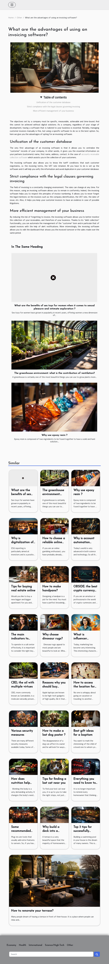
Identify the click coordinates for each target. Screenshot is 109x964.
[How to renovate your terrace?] (54, 880)
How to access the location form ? (85, 686)
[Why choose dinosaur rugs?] (54, 622)
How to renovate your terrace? (32, 910)
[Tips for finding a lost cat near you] (54, 766)
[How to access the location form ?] (85, 670)
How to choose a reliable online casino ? (53, 542)
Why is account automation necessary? (84, 542)
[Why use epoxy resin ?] (54, 407)
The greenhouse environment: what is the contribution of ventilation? (54, 373)
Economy (11, 945)
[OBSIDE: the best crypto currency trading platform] (85, 574)
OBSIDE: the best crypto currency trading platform (85, 590)
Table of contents (55, 97)
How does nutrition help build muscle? (20, 782)
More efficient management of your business (53, 110)
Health (22, 945)
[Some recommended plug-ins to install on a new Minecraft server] (23, 814)
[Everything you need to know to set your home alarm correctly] (85, 766)
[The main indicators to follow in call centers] (23, 622)
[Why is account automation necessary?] (85, 526)
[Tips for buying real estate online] (23, 574)
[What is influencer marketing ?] (85, 622)
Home (11, 17)
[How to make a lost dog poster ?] (54, 718)
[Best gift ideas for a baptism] (85, 718)
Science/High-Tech (54, 945)
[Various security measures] (23, 718)
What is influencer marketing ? (82, 638)
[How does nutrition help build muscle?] (23, 766)
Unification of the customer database (53, 102)
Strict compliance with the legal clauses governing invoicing (53, 106)
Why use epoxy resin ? (54, 435)
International (35, 945)
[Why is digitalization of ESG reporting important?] (23, 526)
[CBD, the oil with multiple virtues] (23, 670)
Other (19, 17)
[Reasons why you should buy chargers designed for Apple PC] (54, 670)
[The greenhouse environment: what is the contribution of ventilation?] (54, 345)
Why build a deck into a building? (50, 831)
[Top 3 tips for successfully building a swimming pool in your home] (85, 814)
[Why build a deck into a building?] (54, 814)
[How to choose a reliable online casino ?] (54, 526)
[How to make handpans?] (54, 574)
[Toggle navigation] (12, 4)
